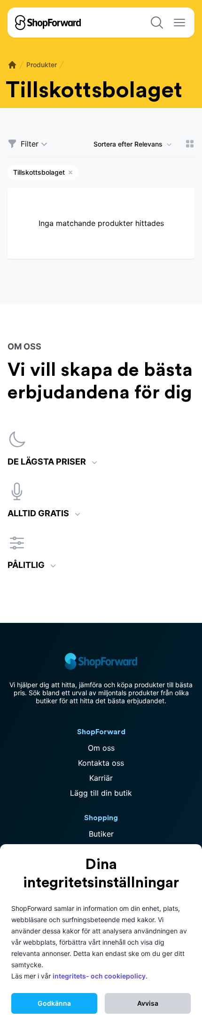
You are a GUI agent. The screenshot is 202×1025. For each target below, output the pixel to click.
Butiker (101, 834)
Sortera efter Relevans (128, 144)
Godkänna (54, 1003)
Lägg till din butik (101, 793)
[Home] (12, 65)
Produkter (41, 65)
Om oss (101, 748)
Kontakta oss (101, 763)
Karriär (101, 778)
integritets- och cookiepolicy (99, 976)
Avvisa (147, 1003)
